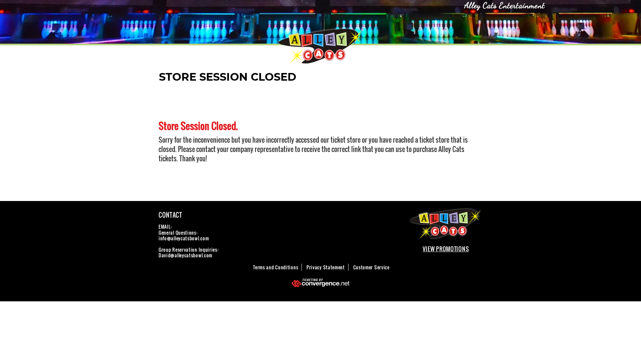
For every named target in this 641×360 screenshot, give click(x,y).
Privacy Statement (325, 267)
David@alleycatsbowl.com (185, 255)
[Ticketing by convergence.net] (320, 283)
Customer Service (371, 267)
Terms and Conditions (275, 267)
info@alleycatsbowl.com (184, 238)
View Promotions (446, 249)
